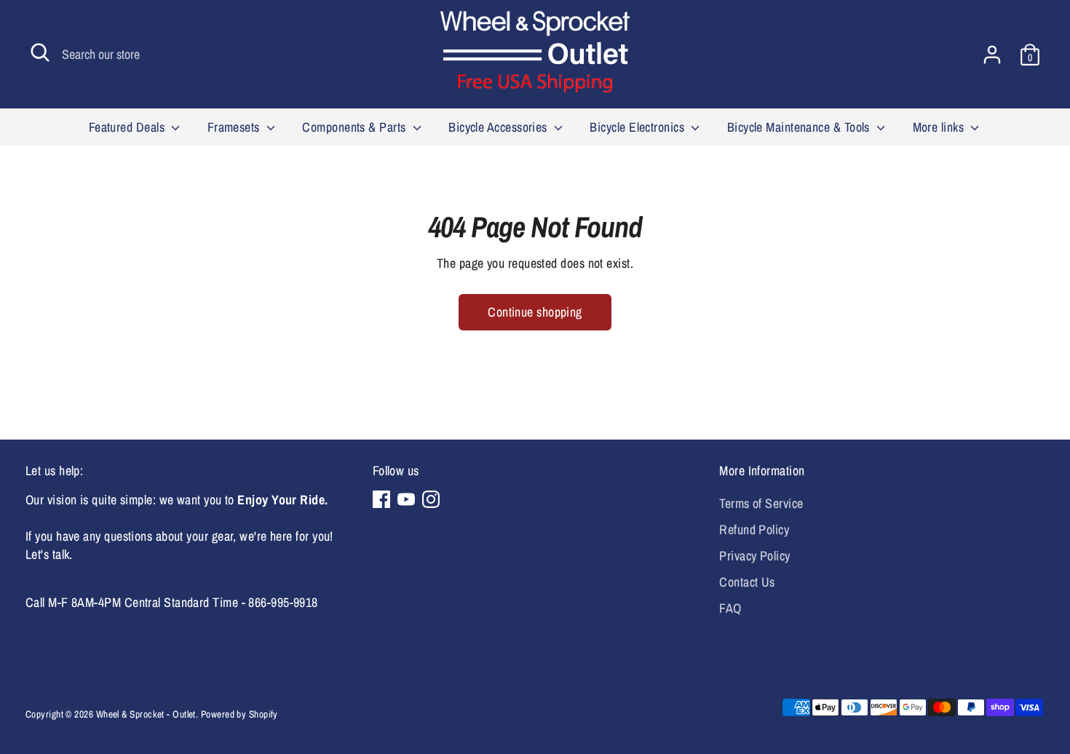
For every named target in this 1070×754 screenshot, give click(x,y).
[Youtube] (406, 499)
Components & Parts (355, 127)
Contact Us (747, 582)
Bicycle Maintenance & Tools (800, 127)
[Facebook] (381, 499)
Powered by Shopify (239, 714)
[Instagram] (431, 499)
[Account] (992, 54)
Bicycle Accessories (499, 127)
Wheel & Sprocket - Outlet (146, 714)
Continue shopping (535, 312)
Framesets (235, 127)
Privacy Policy (754, 556)
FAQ (730, 608)
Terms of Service (761, 503)
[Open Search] (40, 52)
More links (940, 127)
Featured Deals (128, 127)
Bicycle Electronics (638, 127)
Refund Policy (754, 529)
